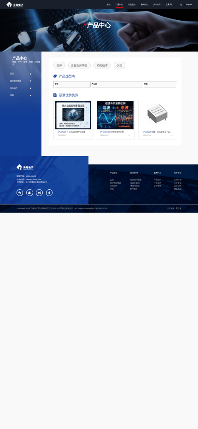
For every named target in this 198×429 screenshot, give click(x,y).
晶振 (12, 73)
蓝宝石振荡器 (15, 81)
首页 (109, 4)
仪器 (12, 95)
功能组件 (13, 88)
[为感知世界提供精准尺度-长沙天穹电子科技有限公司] (15, 4)
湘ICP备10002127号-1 (99, 208)
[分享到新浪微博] (39, 192)
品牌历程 (177, 186)
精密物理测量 (135, 180)
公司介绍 (177, 180)
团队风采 (177, 189)
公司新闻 (157, 186)
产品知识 (157, 180)
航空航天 (134, 189)
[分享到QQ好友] (29, 192)
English (189, 4)
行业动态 (157, 183)
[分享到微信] (20, 192)
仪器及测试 (135, 183)
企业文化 (177, 183)
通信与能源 (135, 186)
